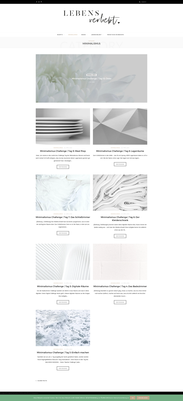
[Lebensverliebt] (91, 18)
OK (133, 397)
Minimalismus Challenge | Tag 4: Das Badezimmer (120, 286)
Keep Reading (63, 166)
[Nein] (181, 398)
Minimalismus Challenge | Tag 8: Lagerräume (120, 151)
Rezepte (60, 34)
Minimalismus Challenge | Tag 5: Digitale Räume (63, 286)
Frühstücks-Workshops (115, 34)
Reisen (83, 34)
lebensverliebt (96, 34)
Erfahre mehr (143, 397)
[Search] (139, 2)
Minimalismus (73, 34)
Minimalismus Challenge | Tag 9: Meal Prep (63, 151)
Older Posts (42, 380)
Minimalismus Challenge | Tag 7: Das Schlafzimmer (63, 217)
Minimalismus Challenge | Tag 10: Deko (91, 78)
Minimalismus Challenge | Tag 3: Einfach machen (63, 352)
